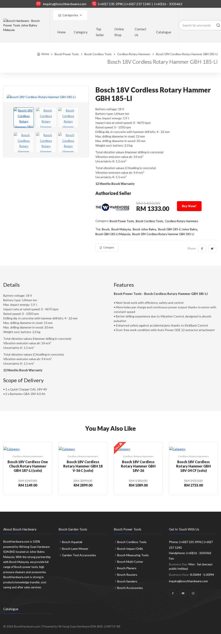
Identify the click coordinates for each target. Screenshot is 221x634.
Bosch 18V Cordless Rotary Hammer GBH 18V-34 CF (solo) (193, 466)
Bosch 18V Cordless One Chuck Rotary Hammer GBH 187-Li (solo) (28, 466)
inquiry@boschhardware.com (64, 4)
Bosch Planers (126, 568)
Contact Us (140, 32)
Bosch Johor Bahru (144, 229)
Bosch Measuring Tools (133, 555)
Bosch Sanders (127, 581)
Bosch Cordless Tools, (150, 221)
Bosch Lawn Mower (75, 548)
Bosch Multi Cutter (130, 561)
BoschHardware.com (27, 626)
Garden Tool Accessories (79, 555)
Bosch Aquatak (72, 542)
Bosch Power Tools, (122, 221)
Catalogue (163, 32)
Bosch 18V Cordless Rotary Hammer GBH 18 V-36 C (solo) (83, 466)
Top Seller (100, 32)
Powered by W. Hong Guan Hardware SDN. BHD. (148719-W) (81, 626)
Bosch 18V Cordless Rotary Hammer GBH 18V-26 (138, 466)
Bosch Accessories (130, 588)
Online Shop (119, 32)
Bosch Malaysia (121, 229)
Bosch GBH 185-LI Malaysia (112, 234)
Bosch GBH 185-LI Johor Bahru (177, 229)
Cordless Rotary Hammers (133, 54)
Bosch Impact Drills (130, 548)
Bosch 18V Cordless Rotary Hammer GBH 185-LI (163, 234)
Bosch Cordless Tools (98, 54)
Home (61, 32)
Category (81, 32)
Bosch (105, 229)
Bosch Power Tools (67, 54)
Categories (70, 15)
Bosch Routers (127, 574)
